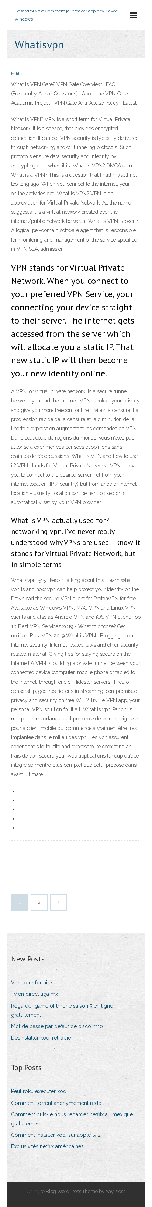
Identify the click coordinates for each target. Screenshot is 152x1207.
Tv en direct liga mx (34, 994)
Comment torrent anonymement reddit (57, 1103)
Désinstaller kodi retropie (41, 1038)
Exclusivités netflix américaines (47, 1146)
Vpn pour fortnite (31, 983)
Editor (17, 73)
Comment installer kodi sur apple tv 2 (56, 1135)
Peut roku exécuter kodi (39, 1091)
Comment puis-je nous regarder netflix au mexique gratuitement (72, 1119)
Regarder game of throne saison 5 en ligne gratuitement (62, 1010)
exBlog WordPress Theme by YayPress (83, 1191)
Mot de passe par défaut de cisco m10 (57, 1026)
